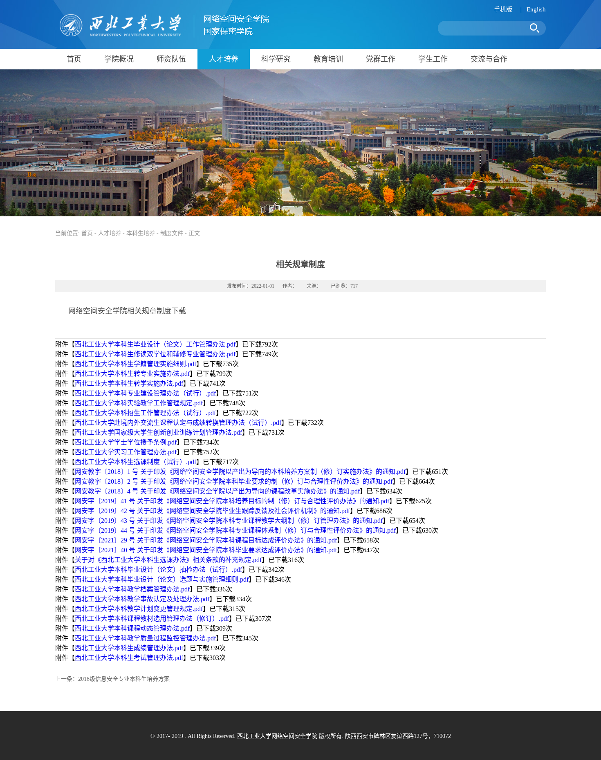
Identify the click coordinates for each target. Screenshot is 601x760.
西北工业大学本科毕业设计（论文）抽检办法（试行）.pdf (158, 569)
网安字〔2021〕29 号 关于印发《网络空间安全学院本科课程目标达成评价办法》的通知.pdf (206, 540)
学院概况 (119, 59)
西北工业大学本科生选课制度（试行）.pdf (135, 461)
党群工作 (380, 59)
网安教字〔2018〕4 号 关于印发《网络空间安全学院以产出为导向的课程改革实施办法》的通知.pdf (217, 491)
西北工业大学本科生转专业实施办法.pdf (132, 373)
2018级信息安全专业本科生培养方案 (124, 679)
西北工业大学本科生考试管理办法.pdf (129, 657)
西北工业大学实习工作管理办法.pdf (126, 452)
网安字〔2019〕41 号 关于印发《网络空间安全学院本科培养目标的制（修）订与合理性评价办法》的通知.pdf (232, 501)
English (536, 9)
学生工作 (433, 59)
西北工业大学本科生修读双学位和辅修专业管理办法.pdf (155, 354)
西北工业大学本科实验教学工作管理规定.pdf (139, 403)
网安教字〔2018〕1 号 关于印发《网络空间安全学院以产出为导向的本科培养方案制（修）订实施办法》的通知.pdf (240, 471)
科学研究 (276, 59)
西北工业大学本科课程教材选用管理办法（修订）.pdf (152, 618)
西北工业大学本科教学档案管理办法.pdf (132, 589)
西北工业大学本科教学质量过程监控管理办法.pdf (145, 638)
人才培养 (223, 59)
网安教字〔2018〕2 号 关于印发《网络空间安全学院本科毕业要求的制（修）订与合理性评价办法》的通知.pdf (233, 481)
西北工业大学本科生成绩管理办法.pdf (129, 647)
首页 (74, 59)
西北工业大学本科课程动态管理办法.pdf (132, 628)
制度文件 (171, 233)
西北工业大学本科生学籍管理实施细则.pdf (135, 363)
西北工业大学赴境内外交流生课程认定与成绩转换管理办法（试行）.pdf (178, 422)
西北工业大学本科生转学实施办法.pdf (129, 383)
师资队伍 (171, 59)
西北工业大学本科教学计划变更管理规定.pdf (139, 608)
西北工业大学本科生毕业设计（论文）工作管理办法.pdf (155, 344)
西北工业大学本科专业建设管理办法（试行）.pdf (145, 393)
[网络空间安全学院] (162, 36)
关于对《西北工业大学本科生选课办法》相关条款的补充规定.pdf (168, 559)
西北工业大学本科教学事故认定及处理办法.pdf (142, 599)
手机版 (503, 9)
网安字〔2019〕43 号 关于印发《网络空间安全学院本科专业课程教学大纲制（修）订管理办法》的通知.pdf (229, 520)
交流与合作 (489, 59)
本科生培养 (140, 233)
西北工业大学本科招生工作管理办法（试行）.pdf (145, 412)
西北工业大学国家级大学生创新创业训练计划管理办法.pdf (158, 432)
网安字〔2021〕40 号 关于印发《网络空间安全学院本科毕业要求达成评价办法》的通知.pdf (206, 550)
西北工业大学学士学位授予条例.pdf (126, 442)
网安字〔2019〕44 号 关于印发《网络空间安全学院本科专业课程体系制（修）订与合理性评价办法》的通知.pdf (235, 530)
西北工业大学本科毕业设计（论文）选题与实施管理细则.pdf (162, 579)
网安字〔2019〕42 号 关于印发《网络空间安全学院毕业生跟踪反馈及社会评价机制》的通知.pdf (212, 510)
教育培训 (328, 59)
